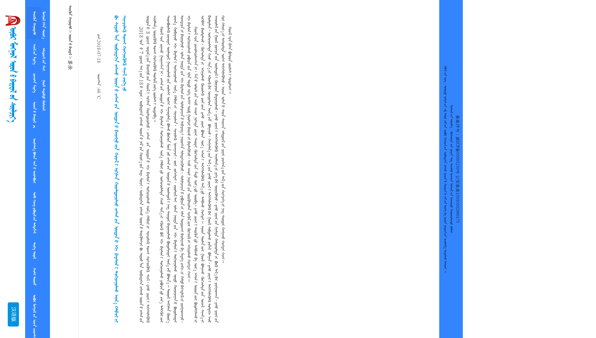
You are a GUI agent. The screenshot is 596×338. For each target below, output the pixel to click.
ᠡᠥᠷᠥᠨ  (34, 104)
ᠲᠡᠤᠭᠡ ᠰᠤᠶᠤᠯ (34, 234)
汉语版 (13, 314)
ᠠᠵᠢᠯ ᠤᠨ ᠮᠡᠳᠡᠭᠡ (34, 50)
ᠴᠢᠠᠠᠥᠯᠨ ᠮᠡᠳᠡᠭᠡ (34, 76)
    (34, 149)
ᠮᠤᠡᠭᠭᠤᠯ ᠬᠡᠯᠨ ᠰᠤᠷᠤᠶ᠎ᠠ (43, 23)
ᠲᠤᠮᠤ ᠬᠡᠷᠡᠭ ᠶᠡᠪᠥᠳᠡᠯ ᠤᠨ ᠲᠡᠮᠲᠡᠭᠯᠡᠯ (34, 199)
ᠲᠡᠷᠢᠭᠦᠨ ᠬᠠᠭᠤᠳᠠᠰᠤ (34, 21)
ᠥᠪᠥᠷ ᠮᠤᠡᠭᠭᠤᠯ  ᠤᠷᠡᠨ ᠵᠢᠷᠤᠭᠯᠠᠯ (34, 296)
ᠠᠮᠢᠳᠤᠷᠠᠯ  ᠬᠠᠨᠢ (43, 55)
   (43, 89)
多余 (70, 65)
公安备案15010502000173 (457, 199)
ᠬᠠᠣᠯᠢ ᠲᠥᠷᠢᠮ (34, 258)
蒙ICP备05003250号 (457, 155)
